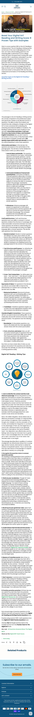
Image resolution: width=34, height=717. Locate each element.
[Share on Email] (20, 642)
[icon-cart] (30, 6)
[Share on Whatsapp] (17, 642)
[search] (5, 6)
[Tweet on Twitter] (10, 642)
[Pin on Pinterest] (13, 642)
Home (3, 12)
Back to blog (6, 638)
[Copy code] (24, 642)
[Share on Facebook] (6, 642)
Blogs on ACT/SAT (10, 12)
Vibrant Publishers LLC (18, 714)
